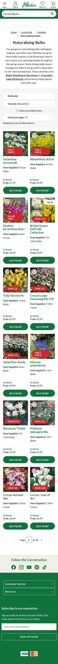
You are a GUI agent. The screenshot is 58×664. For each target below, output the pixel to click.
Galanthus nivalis (14, 362)
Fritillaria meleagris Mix (39, 430)
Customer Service (15, 584)
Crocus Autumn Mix (13, 496)
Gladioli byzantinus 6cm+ (14, 227)
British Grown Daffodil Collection (39, 229)
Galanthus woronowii (10, 161)
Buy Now (15, 190)
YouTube (29, 567)
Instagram (21, 567)
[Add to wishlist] (7, 135)
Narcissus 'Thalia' (14, 428)
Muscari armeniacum (38, 363)
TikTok (44, 567)
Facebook (13, 567)
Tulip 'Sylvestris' (13, 295)
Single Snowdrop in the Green (22, 75)
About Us (10, 591)
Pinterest (37, 567)
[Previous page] (16, 540)
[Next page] (41, 540)
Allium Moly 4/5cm (42, 159)
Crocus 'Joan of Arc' (40, 496)
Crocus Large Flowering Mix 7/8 (41, 297)
